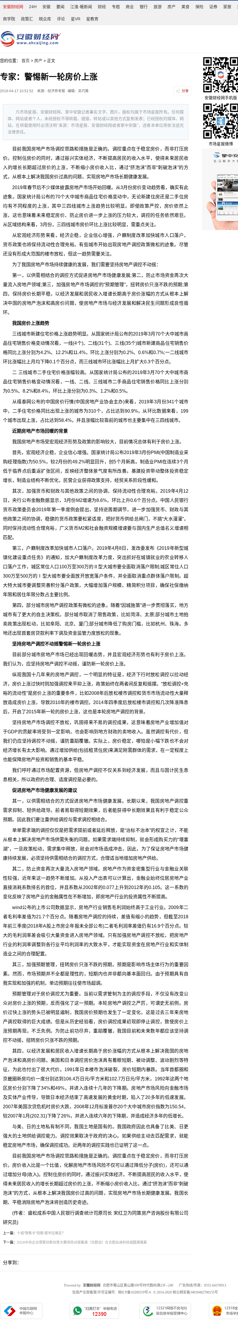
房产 (171, 6)
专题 (116, 6)
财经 (102, 6)
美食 (185, 6)
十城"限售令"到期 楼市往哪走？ (41, 1233)
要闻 (60, 6)
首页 (25, 60)
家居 (227, 6)
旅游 (158, 6)
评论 (61, 19)
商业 (130, 6)
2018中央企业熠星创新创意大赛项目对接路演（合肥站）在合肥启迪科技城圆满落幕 (82, 1242)
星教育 (92, 19)
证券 (213, 6)
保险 (199, 6)
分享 (185, 91)
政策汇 (27, 19)
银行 (144, 6)
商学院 (9, 19)
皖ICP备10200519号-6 (134, 1292)
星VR (75, 19)
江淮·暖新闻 (81, 6)
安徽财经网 (13, 6)
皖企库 (45, 19)
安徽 (46, 6)
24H (33, 6)
